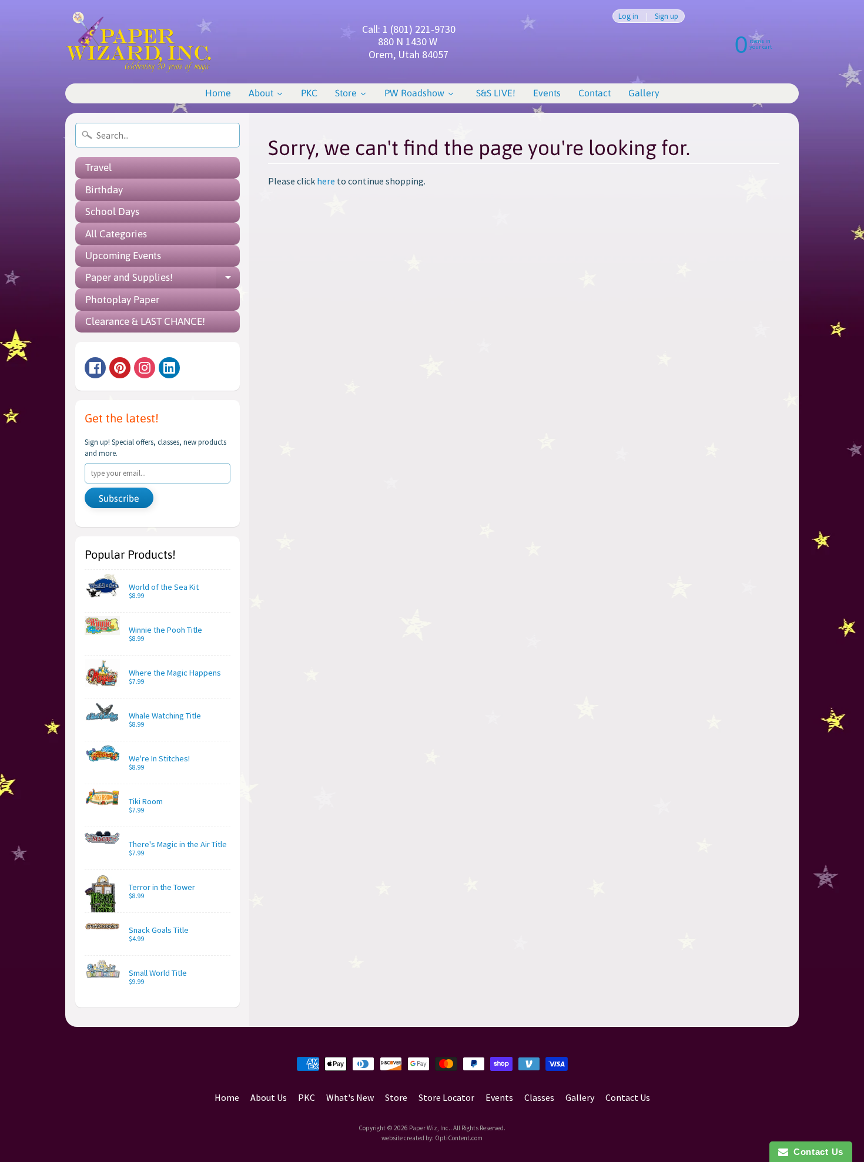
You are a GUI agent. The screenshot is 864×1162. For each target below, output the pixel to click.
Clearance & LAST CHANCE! (145, 321)
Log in (628, 16)
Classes (539, 1097)
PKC (306, 1097)
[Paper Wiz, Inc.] (138, 41)
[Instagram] (144, 367)
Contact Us (627, 1097)
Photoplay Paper (122, 299)
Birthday (104, 190)
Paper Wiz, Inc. (429, 1128)
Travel (98, 167)
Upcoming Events (123, 255)
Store (396, 1097)
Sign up (666, 16)
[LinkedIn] (169, 367)
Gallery (579, 1097)
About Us (268, 1097)
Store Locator (446, 1097)
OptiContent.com (459, 1138)
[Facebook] (95, 367)
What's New (350, 1097)
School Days (112, 211)
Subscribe (119, 498)
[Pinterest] (119, 367)
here (326, 181)
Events (499, 1097)
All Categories (116, 234)
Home (227, 1097)
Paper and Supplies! (162, 279)
